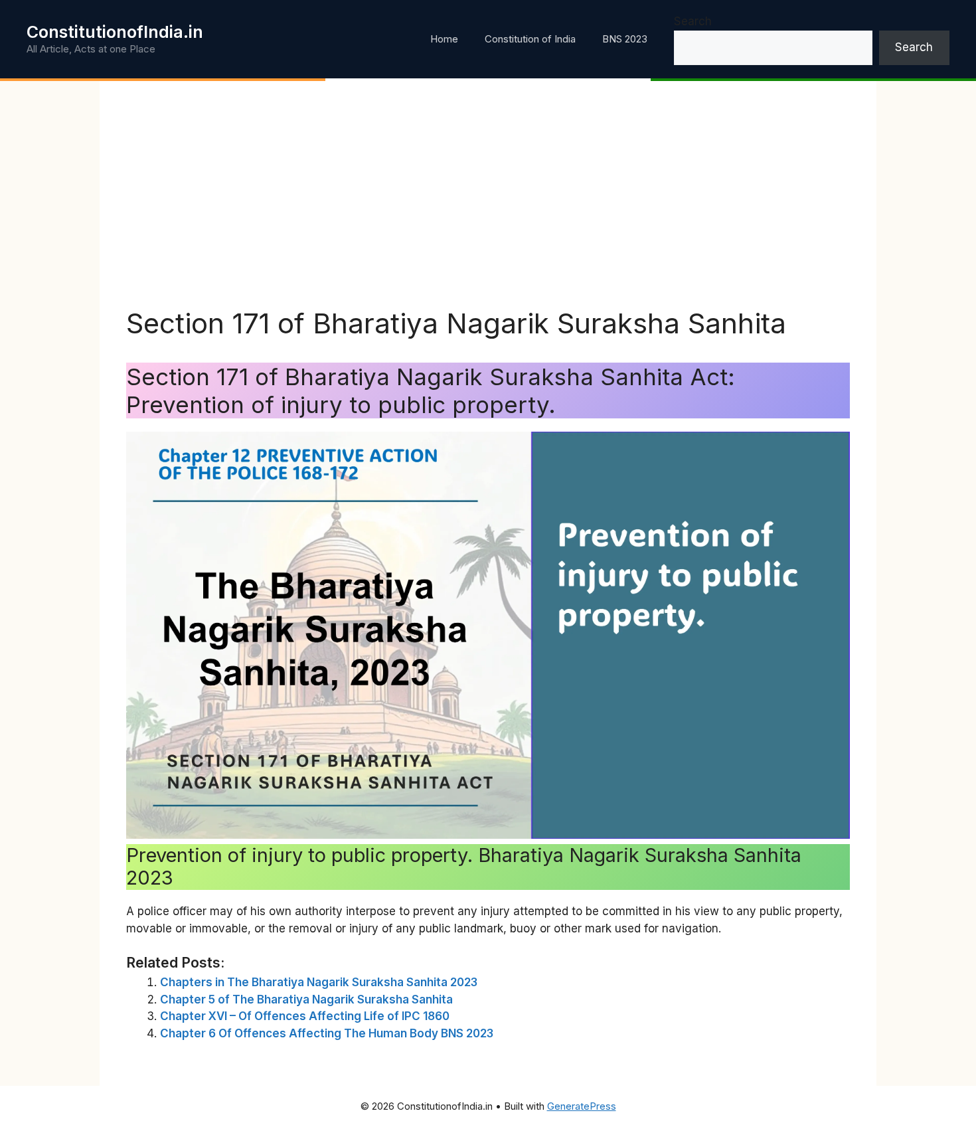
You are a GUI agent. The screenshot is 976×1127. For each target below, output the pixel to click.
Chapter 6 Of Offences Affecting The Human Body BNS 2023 (326, 1033)
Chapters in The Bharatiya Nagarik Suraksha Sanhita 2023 (318, 982)
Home (444, 39)
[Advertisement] (488, 207)
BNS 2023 (624, 39)
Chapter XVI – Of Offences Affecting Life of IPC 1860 (304, 1016)
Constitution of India (530, 39)
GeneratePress (581, 1106)
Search (693, 21)
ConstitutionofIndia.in (115, 32)
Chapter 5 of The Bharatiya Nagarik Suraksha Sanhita (306, 999)
